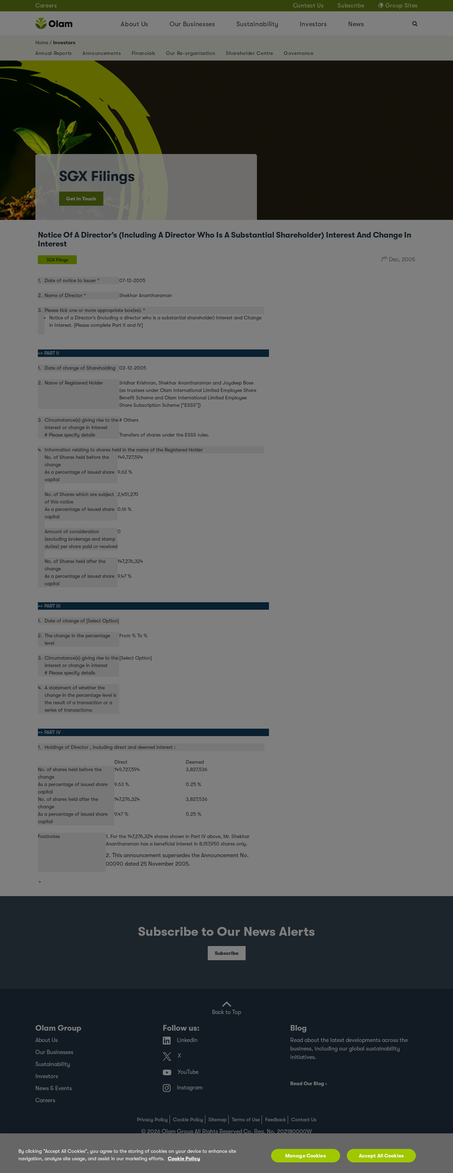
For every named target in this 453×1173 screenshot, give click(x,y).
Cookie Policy (184, 1158)
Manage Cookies (305, 1155)
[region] (226, 1153)
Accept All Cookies (381, 1155)
